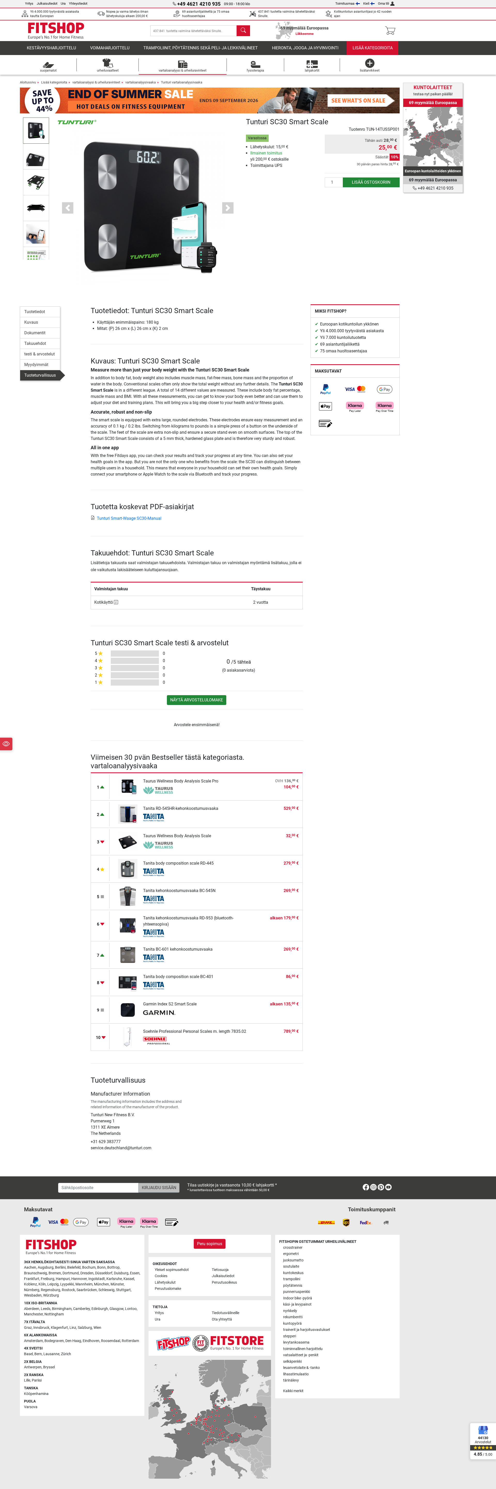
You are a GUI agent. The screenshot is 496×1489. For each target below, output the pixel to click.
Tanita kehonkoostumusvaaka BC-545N (179, 890)
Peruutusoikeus (224, 1282)
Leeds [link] (45, 1309)
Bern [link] (38, 1354)
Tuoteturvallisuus (40, 375)
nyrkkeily (290, 1311)
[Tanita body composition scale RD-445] (127, 868)
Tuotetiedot (34, 311)
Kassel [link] (128, 1279)
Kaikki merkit (293, 1391)
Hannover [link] (79, 1279)
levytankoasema (296, 1342)
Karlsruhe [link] (114, 1279)
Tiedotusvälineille (225, 1313)
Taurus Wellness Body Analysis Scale (177, 835)
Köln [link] (42, 1284)
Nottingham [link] (54, 1314)
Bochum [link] (89, 1267)
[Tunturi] (77, 121)
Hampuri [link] (63, 1279)
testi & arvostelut (39, 354)
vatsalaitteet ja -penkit (301, 1355)
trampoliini (291, 1279)
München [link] (101, 1284)
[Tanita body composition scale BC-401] (127, 981)
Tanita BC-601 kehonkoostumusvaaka (178, 949)
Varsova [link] (30, 1407)
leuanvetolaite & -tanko (301, 1368)
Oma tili (383, 3)
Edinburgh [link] (99, 1309)
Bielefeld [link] (74, 1267)
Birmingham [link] (62, 1309)
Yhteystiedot (78, 3)
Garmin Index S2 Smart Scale (170, 1004)
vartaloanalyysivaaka (140, 82)
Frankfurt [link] (31, 1279)
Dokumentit (34, 332)
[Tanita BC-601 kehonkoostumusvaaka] (127, 954)
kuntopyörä (292, 1323)
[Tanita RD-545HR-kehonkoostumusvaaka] (127, 813)
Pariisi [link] (37, 1380)
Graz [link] (28, 1327)
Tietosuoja (220, 1270)
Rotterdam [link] (130, 1341)
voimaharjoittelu (109, 47)
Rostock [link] (68, 1290)
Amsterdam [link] (33, 1341)
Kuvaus (31, 322)
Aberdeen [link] (31, 1309)
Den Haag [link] (73, 1341)
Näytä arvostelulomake (196, 699)
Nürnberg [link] (31, 1290)
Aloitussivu (28, 82)
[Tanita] (159, 817)
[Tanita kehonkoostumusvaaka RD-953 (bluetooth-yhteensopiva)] (127, 925)
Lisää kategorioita (373, 47)
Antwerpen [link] (33, 1367)
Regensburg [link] (50, 1290)
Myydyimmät (36, 364)
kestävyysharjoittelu (51, 47)
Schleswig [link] (106, 1290)
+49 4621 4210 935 (435, 188)
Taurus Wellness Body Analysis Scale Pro (180, 781)
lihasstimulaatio (296, 1374)
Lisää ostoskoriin (371, 182)
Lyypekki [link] (67, 1284)
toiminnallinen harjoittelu (303, 1349)
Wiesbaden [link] (33, 1295)
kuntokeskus (293, 1273)
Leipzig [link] (53, 1284)
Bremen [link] (55, 1273)
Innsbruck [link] (41, 1327)
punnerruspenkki (296, 1292)
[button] (36, 130)
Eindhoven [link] (91, 1341)
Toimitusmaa (344, 3)
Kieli (366, 3)
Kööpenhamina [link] (36, 1394)
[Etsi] (243, 30)
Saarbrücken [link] (86, 1290)
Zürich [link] (66, 1354)
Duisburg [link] (121, 1273)
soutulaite (291, 1266)
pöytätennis (292, 1285)
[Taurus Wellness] (159, 790)
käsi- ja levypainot (297, 1304)
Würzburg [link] (51, 1295)
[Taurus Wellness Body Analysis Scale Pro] (127, 786)
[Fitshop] (56, 30)
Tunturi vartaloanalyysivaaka (181, 82)
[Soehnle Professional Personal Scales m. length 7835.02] (127, 1036)
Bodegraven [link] (54, 1341)
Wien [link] (97, 1327)
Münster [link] (117, 1284)
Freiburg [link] (47, 1279)
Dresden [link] (87, 1273)
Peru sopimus (209, 1243)
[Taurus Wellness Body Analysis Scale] (127, 841)
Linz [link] (72, 1327)
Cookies (161, 1276)
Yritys (29, 3)
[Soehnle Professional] (159, 1040)
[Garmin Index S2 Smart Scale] (127, 1009)
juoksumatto (293, 1260)
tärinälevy (291, 1380)
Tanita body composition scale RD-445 (178, 863)
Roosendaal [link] (110, 1341)
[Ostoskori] (392, 31)
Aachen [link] (30, 1267)
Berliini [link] (60, 1267)
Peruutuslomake (168, 1288)
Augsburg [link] (45, 1267)
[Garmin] (159, 1013)
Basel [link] (28, 1354)
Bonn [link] (101, 1267)
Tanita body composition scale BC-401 (178, 976)
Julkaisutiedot (47, 3)
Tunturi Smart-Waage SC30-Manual (129, 518)
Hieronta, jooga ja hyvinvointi (305, 47)
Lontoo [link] (131, 1309)
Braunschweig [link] (35, 1273)
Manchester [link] (33, 1314)
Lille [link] (27, 1380)
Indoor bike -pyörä (297, 1298)
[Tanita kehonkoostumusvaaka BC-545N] (127, 895)
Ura (63, 3)
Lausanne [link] (51, 1354)
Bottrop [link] (113, 1267)
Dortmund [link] (71, 1273)
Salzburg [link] (85, 1327)
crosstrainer (293, 1247)
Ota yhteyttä (222, 1319)
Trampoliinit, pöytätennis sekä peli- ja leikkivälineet (200, 47)
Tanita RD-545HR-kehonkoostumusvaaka (180, 808)
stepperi (289, 1336)
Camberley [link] (81, 1309)
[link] (325, 389)
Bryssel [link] (49, 1367)
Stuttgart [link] (123, 1290)
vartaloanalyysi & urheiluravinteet (96, 82)
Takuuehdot (35, 343)
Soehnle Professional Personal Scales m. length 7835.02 (194, 1031)
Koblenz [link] (30, 1284)
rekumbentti (293, 1317)
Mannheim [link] (83, 1284)
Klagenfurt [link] (59, 1327)
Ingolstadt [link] (96, 1279)
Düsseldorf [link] (103, 1273)
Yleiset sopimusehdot (172, 1270)
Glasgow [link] (116, 1309)
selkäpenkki (292, 1361)
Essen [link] (135, 1273)
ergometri (291, 1254)
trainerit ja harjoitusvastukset (306, 1330)
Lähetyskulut (165, 1282)
